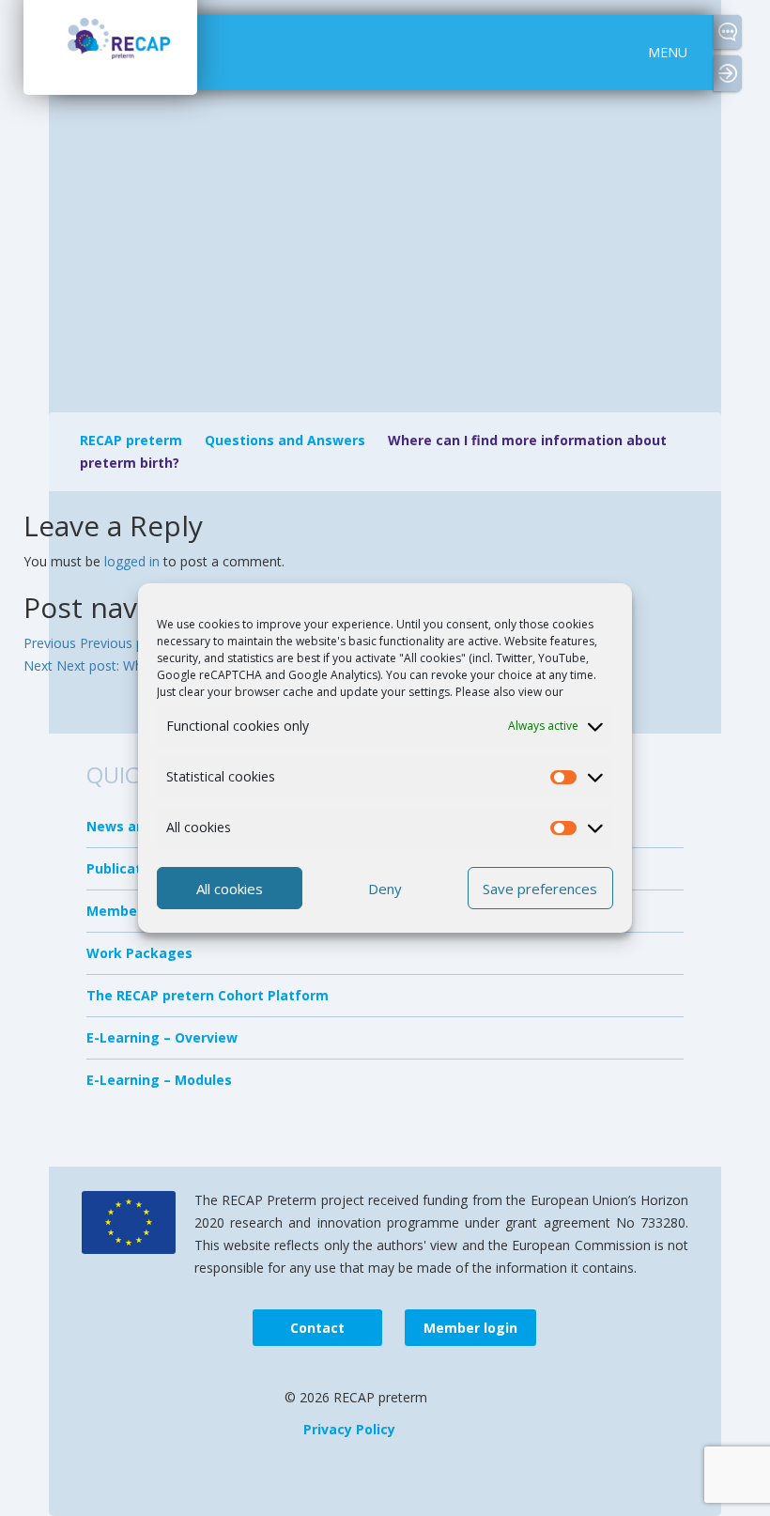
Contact (728, 32)
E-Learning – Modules (159, 1080)
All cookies (229, 888)
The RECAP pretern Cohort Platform (207, 995)
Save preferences (540, 888)
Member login (735, 74)
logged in (132, 561)
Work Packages (139, 953)
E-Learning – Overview (162, 1037)
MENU (667, 52)
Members (118, 911)
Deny (385, 888)
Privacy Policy (349, 1429)
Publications (128, 868)
